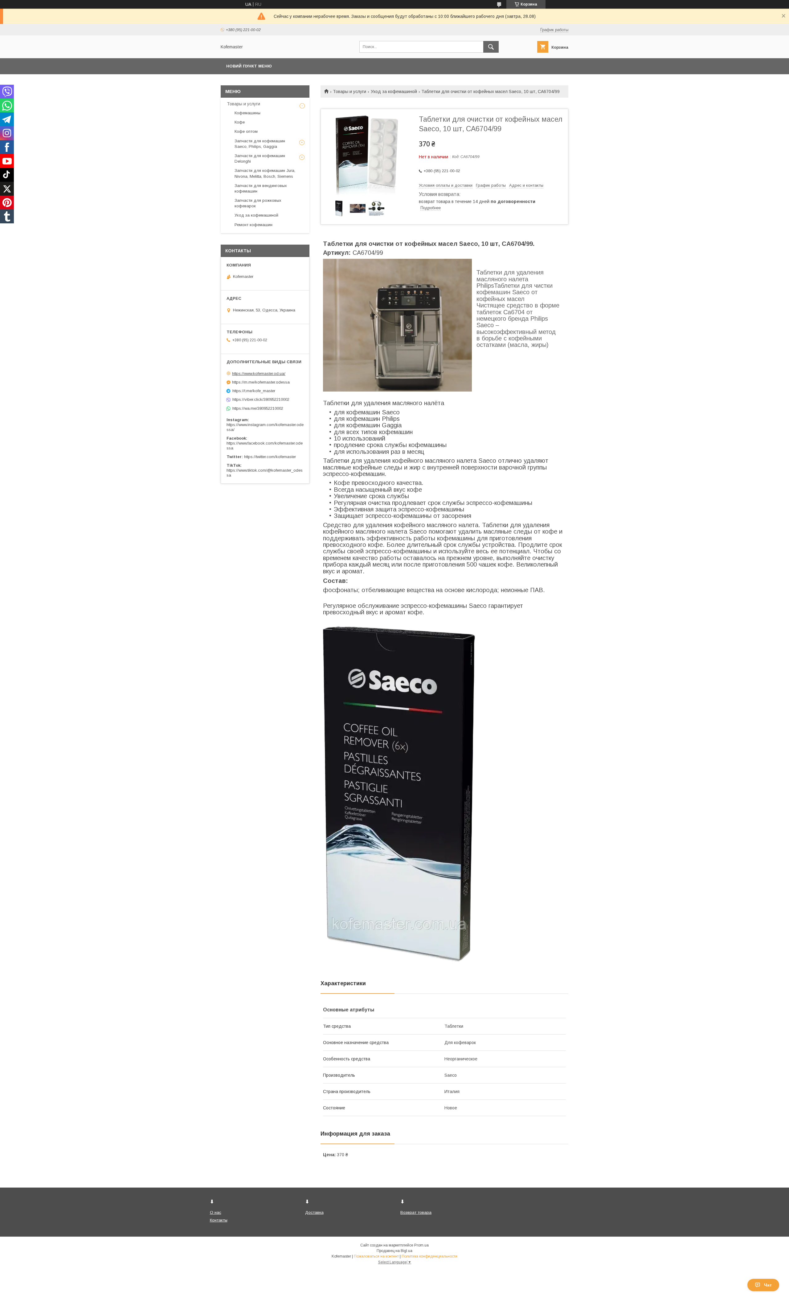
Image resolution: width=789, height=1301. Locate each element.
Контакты (218, 1220)
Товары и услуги (349, 91)
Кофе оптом (246, 131)
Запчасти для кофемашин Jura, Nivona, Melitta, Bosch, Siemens (265, 173)
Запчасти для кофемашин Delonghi (260, 158)
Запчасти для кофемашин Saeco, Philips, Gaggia (260, 144)
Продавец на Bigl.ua (394, 1251)
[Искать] (491, 47)
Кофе (240, 122)
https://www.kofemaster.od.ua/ (258, 373)
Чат (768, 1285)
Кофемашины (247, 113)
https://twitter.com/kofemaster (270, 456)
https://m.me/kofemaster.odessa (261, 382)
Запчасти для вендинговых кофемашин (261, 188)
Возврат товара (415, 1212)
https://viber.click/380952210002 (260, 399)
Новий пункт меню (249, 66)
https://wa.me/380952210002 (257, 408)
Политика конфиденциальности (429, 1256)
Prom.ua (421, 1245)
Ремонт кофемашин (253, 224)
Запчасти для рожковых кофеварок (258, 203)
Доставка (314, 1212)
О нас (215, 1212)
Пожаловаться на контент (376, 1256)
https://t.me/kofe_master (253, 390)
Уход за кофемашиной (394, 91)
